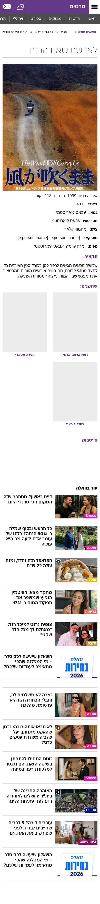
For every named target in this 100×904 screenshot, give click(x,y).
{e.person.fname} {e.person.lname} (49, 237)
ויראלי (18, 19)
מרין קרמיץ (75, 246)
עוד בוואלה (86, 488)
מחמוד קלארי (75, 229)
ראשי (92, 19)
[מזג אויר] (21, 7)
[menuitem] (74, 19)
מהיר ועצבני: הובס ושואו (51, 32)
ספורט (36, 19)
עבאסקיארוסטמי (71, 212)
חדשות (74, 19)
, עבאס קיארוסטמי (50, 246)
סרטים (77, 7)
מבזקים (55, 19)
